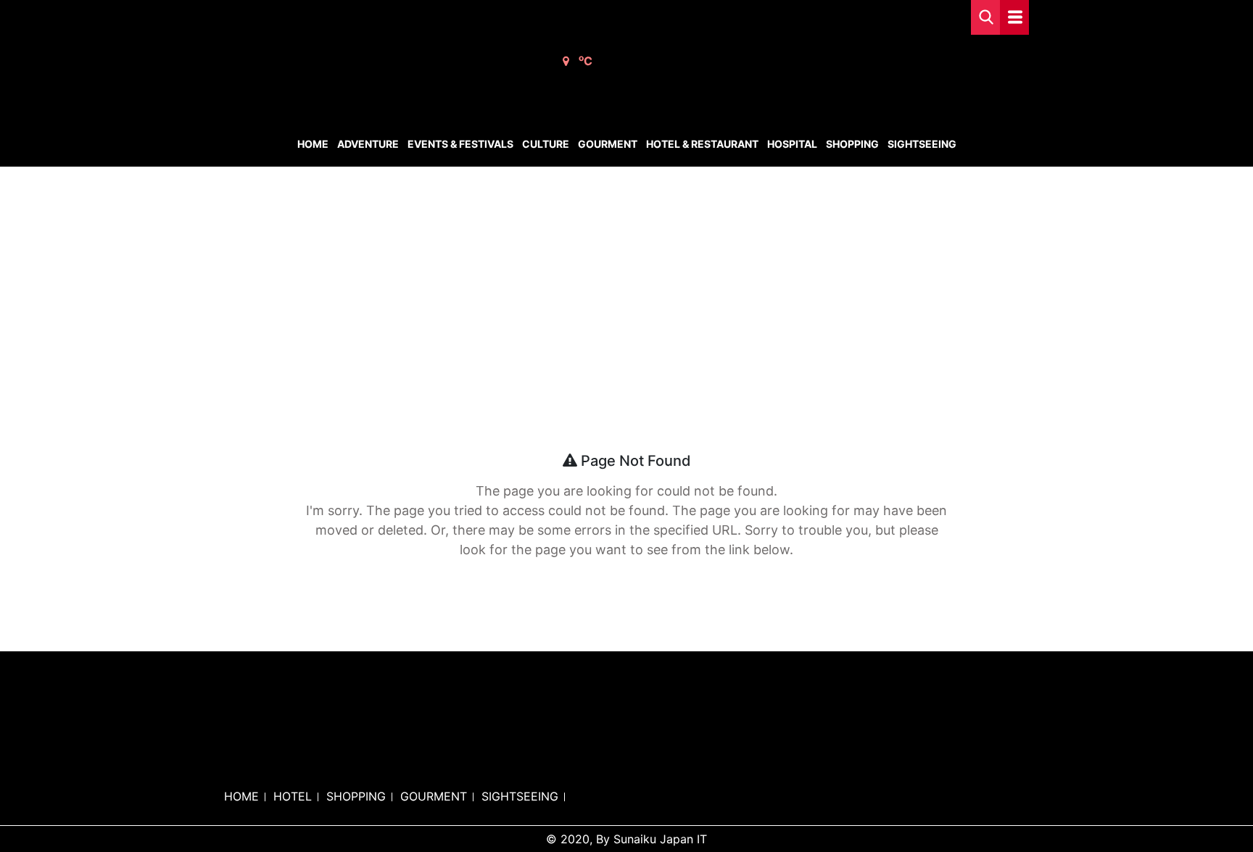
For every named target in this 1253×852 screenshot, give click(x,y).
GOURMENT (433, 796)
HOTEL (292, 796)
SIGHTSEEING (519, 796)
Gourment (607, 144)
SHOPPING (356, 796)
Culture (545, 144)
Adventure (368, 144)
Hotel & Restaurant (702, 144)
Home (312, 144)
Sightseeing (922, 144)
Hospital (792, 144)
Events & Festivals (460, 144)
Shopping (852, 144)
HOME (241, 796)
